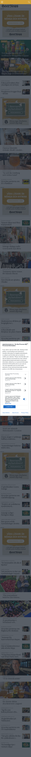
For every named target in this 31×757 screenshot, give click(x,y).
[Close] (27, 344)
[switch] (24, 378)
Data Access (15, 412)
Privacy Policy (24, 412)
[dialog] (15, 378)
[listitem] (15, 374)
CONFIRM (9, 406)
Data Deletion (6, 412)
